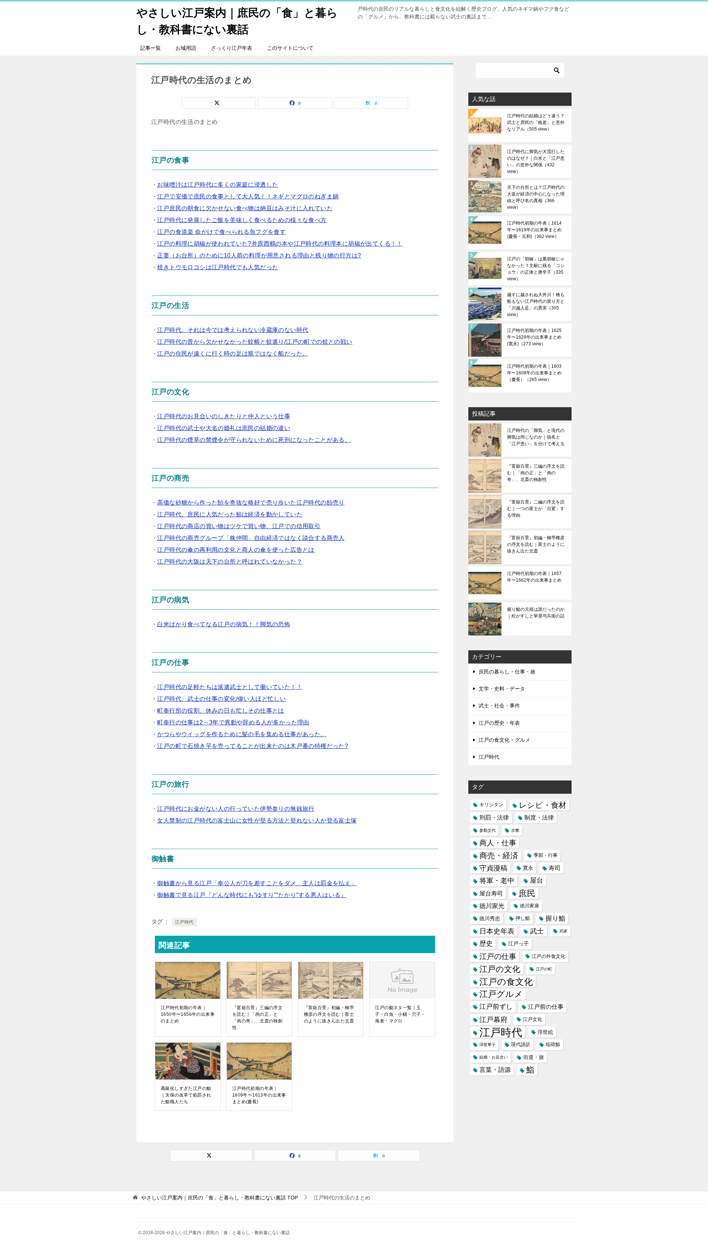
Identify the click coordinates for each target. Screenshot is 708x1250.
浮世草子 (487, 1044)
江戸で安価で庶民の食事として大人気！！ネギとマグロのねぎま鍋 (248, 196)
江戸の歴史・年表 (499, 723)
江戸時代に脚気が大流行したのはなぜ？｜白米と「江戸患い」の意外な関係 (536, 161)
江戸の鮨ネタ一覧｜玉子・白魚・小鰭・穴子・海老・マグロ (400, 1014)
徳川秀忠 (489, 918)
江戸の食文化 (506, 982)
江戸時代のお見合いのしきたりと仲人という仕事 (223, 416)
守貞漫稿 (493, 868)
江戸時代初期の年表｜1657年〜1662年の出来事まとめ (534, 577)
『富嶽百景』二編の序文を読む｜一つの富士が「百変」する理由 (536, 508)
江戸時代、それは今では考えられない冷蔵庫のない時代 (232, 330)
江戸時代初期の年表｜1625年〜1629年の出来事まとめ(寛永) (534, 337)
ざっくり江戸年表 (231, 48)
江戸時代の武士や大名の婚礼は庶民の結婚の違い (223, 428)
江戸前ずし (496, 1006)
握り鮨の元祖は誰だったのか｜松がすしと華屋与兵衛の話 (536, 613)
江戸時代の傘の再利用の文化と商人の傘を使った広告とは (235, 550)
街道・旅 (533, 1057)
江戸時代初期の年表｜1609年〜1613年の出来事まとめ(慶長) (259, 1095)
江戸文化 (532, 1019)
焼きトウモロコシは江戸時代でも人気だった (217, 267)
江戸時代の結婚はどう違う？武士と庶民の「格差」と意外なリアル (536, 122)
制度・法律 (539, 817)
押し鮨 (523, 918)
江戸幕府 (493, 1019)
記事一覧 (150, 48)
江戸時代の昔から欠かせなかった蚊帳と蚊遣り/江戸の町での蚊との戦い (254, 342)
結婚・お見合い (493, 1057)
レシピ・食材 (542, 805)
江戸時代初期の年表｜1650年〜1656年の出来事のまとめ (188, 1014)
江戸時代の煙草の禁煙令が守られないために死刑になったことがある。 (254, 440)
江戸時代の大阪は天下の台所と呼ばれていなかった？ (229, 561)
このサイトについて (290, 48)
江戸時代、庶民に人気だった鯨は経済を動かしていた (229, 514)
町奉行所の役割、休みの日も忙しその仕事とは (220, 710)
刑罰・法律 (494, 817)
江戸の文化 (499, 969)
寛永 (528, 868)
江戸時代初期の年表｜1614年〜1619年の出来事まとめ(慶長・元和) (534, 230)
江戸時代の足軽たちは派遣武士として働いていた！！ (229, 687)
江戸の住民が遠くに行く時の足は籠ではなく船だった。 (232, 353)
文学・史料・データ (502, 689)
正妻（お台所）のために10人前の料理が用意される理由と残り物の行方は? (259, 255)
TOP (219, 1198)
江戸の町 (544, 969)
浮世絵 (545, 1032)
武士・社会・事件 (499, 706)
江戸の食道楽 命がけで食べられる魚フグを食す (221, 232)
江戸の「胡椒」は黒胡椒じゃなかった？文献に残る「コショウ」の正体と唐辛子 (536, 268)
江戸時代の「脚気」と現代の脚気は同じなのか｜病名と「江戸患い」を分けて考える (536, 437)
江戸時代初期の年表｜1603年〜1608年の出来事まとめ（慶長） (534, 373)
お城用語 (186, 48)
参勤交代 (487, 830)
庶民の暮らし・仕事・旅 (507, 672)
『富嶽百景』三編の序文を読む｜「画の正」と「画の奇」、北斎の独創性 (257, 1017)
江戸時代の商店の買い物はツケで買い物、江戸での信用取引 (238, 526)
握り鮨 (555, 918)
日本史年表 (496, 931)
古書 (515, 830)
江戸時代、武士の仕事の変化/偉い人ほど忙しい (221, 699)
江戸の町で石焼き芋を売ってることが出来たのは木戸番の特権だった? (252, 746)
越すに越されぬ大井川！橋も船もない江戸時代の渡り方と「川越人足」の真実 (536, 304)
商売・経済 (498, 855)
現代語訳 (520, 1044)
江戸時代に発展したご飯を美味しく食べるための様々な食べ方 (241, 220)
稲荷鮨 (553, 1044)
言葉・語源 (495, 1069)
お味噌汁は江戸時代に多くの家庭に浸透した (217, 184)
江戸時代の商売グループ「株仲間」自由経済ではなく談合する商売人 (250, 538)
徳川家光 (491, 906)
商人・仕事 (497, 843)
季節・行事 (546, 855)
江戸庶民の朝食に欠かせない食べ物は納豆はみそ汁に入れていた (245, 208)
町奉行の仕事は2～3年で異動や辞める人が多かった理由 (233, 722)
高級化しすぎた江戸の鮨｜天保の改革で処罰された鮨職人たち (186, 1095)
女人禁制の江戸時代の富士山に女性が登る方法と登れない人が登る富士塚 (257, 820)
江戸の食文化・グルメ (504, 740)
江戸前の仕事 (545, 1007)
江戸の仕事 (497, 956)
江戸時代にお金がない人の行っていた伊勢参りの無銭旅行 (235, 809)
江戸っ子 (518, 943)
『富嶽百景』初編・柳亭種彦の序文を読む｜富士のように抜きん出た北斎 (329, 1014)
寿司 (554, 868)
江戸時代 (184, 922)
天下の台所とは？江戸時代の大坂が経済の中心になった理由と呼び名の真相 (536, 197)
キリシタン (491, 804)
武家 (563, 931)
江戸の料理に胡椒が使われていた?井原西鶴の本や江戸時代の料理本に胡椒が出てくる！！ (279, 243)
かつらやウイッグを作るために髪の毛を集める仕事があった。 (241, 734)
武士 (537, 931)
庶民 (526, 893)
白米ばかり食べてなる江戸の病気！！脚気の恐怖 (223, 624)
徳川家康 (529, 905)
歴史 (486, 943)
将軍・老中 (496, 880)
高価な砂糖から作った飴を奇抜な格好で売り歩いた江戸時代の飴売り (250, 502)
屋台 (536, 880)
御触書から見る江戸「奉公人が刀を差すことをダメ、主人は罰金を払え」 (257, 883)
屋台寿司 (491, 893)
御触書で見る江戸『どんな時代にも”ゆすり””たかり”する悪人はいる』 (252, 895)
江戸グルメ (501, 994)
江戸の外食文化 (548, 956)
